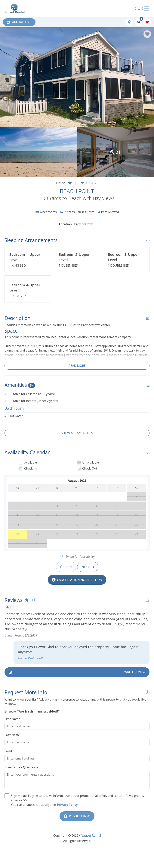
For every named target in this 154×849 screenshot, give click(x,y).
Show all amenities (77, 433)
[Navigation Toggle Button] (146, 8)
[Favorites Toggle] (147, 22)
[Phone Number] (139, 8)
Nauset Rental (91, 835)
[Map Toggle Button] (129, 22)
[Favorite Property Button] (147, 34)
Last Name (12, 735)
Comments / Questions (21, 767)
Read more (77, 366)
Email (8, 751)
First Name (12, 719)
